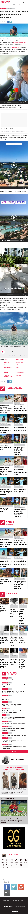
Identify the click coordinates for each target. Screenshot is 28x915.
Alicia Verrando (19, 359)
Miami (17, 367)
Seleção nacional (20, 372)
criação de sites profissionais (15, 911)
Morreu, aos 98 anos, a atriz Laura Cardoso (13, 661)
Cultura (4, 715)
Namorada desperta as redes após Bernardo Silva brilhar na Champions (20, 450)
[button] (14, 79)
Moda (4, 708)
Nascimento (22, 653)
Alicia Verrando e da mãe (19, 42)
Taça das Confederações (8, 376)
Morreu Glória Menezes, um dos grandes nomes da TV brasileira (4, 663)
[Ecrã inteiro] (26, 102)
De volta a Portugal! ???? (7, 128)
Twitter (10, 22)
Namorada (18, 370)
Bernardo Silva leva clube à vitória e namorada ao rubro (20, 428)
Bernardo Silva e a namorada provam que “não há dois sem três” (6, 429)
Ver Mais (14, 751)
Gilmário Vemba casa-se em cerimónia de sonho (14, 613)
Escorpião (7, 867)
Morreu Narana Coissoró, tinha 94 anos (18, 4)
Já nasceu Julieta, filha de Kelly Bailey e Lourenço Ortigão (23, 663)
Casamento (12, 604)
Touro (7, 862)
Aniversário (3, 423)
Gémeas (21, 631)
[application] (14, 79)
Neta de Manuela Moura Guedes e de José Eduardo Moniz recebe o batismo (23, 616)
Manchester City (8, 367)
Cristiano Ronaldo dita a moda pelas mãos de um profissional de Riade (13, 711)
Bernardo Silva (15, 47)
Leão (21, 862)
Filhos (2, 443)
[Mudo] (23, 102)
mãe (17, 364)
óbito (2, 604)
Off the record (7, 799)
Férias (2, 403)
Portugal (6, 372)
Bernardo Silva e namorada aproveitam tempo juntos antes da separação (6, 409)
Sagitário (11, 867)
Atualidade (6, 4)
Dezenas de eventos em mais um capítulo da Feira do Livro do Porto (13, 718)
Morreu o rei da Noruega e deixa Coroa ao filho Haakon (4, 640)
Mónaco (6, 370)
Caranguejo (16, 862)
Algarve (6, 359)
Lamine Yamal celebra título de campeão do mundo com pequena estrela (12, 821)
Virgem (25, 862)
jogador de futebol (8, 364)
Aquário (20, 867)
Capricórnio (16, 867)
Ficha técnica (7, 900)
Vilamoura (18, 375)
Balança (2, 867)
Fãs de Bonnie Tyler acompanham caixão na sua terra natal (14, 747)
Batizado (21, 604)
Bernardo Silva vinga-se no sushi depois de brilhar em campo (20, 409)
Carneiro (2, 862)
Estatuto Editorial (18, 900)
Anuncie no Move (13, 901)
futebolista (17, 403)
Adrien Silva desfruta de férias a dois (6, 447)
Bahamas (6, 362)
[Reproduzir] (2, 102)
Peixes (25, 867)
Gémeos (11, 862)
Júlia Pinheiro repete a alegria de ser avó (22, 640)
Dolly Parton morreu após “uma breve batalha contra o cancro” (13, 641)
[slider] (13, 240)
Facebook (8, 22)
